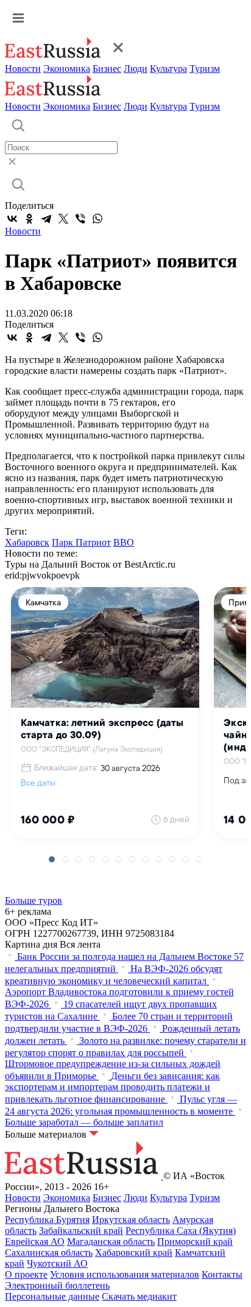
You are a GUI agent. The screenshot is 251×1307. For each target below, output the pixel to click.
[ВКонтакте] (12, 218)
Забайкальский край (81, 1230)
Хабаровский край (133, 1252)
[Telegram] (46, 218)
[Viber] (80, 218)
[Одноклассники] (29, 218)
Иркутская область (131, 1219)
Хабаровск (27, 542)
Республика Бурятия (47, 1219)
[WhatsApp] (97, 218)
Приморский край (195, 1241)
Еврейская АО (35, 1241)
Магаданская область (111, 1241)
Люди (135, 68)
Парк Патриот (81, 542)
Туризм (204, 68)
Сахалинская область (49, 1252)
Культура (168, 68)
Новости (23, 68)
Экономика (66, 68)
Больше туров (33, 900)
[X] (63, 218)
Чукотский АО (57, 1263)
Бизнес (107, 68)
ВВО (123, 542)
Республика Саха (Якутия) (180, 1230)
